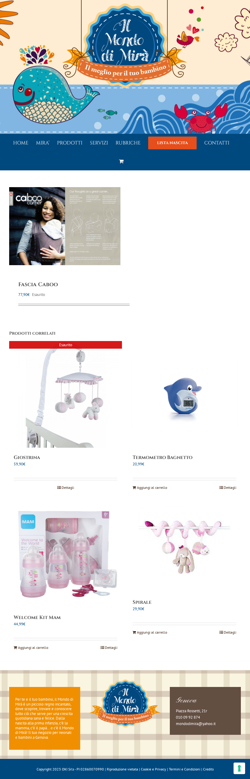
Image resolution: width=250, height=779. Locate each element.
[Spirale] (184, 546)
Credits (208, 769)
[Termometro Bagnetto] (184, 394)
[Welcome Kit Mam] (65, 554)
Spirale (142, 602)
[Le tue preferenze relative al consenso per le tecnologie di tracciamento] (239, 768)
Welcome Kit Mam (37, 617)
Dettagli (68, 487)
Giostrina (27, 457)
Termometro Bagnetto (162, 457)
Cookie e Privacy (153, 769)
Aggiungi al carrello (152, 487)
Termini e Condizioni (184, 769)
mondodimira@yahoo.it (196, 723)
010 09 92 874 (188, 717)
